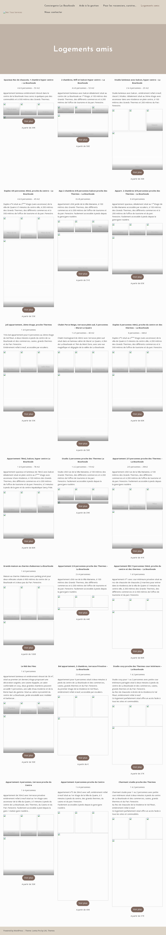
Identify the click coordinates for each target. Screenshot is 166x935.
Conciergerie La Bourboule (59, 6)
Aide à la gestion (89, 6)
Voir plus (28, 121)
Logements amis (150, 6)
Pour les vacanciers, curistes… (120, 6)
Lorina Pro (36, 930)
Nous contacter (53, 12)
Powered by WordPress (13, 930)
